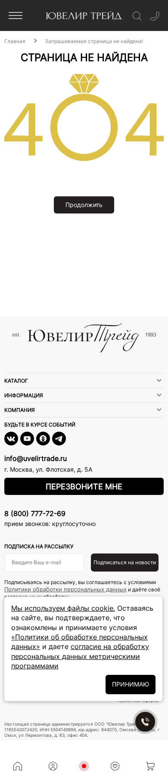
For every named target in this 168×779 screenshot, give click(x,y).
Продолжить (84, 204)
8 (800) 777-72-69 (34, 513)
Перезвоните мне (84, 486)
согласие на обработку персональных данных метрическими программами (80, 656)
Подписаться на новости (124, 562)
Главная (14, 41)
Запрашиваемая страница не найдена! (94, 41)
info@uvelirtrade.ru (35, 458)
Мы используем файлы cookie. (63, 608)
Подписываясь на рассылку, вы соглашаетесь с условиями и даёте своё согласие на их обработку (82, 589)
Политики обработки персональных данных (65, 589)
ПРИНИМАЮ (130, 684)
